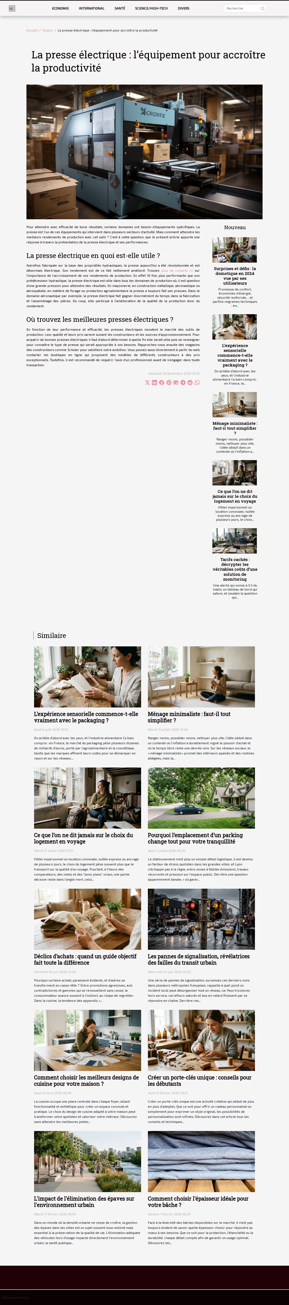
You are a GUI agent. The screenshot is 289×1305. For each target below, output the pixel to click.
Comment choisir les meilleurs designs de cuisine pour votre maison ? (86, 1080)
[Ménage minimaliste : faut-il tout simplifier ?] (234, 404)
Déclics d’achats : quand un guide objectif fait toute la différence (85, 959)
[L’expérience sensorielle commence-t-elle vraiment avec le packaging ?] (234, 327)
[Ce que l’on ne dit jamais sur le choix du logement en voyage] (234, 472)
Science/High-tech (151, 8)
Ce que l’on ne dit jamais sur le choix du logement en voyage (235, 496)
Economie (60, 8)
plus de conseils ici (177, 270)
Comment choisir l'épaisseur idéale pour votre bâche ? (198, 1201)
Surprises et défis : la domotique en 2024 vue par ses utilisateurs (235, 276)
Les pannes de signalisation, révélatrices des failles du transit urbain (199, 959)
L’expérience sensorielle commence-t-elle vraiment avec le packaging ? (235, 355)
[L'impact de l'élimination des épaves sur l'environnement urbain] (87, 1161)
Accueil (31, 30)
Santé (120, 8)
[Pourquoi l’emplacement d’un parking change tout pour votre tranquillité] (201, 797)
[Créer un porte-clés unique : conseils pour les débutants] (201, 1040)
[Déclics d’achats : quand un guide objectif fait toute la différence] (87, 919)
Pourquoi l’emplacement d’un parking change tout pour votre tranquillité (195, 838)
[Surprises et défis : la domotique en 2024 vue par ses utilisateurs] (234, 250)
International (92, 8)
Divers (183, 8)
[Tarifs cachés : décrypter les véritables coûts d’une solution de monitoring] (234, 541)
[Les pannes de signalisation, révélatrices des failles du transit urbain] (201, 919)
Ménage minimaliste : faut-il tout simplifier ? (235, 428)
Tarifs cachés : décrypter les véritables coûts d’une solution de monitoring (235, 569)
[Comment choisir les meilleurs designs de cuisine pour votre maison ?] (87, 1040)
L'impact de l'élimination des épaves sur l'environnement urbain (84, 1201)
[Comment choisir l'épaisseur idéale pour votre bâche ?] (201, 1161)
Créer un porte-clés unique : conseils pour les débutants (200, 1080)
